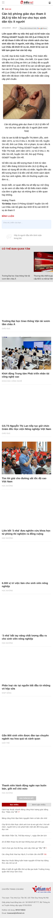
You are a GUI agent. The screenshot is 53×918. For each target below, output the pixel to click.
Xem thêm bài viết (26, 798)
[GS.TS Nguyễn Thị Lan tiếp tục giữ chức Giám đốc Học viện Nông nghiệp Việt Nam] (26, 405)
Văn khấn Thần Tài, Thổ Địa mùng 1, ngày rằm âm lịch (24, 835)
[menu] (3, 2)
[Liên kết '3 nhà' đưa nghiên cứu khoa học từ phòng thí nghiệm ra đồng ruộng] (26, 510)
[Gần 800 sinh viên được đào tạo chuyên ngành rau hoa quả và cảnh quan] (26, 715)
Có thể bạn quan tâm (16, 249)
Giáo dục (6, 329)
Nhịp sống (6, 693)
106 (44, 854)
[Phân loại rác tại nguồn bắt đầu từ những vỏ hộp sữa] (26, 665)
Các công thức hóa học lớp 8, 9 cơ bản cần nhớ (21, 854)
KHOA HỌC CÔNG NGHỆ (12, 381)
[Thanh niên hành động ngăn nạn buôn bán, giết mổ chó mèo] (26, 765)
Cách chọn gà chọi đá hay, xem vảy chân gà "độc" (22, 848)
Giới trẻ (8, 9)
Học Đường (7, 486)
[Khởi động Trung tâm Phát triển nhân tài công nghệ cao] (26, 353)
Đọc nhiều (14, 804)
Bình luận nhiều (38, 804)
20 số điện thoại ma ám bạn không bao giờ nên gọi (23, 842)
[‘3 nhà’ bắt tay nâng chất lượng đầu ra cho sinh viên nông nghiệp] (26, 615)
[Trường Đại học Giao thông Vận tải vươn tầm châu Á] (17, 262)
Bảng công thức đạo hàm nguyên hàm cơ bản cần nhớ (24, 818)
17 (18, 812)
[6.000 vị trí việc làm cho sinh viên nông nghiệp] (26, 562)
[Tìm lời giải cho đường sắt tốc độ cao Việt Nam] (26, 458)
